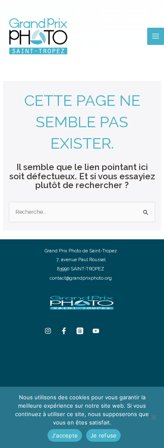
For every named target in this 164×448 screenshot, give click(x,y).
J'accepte (65, 435)
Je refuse (103, 435)
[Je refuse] (153, 417)
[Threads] (80, 331)
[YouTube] (96, 331)
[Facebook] (64, 331)
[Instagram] (48, 331)
